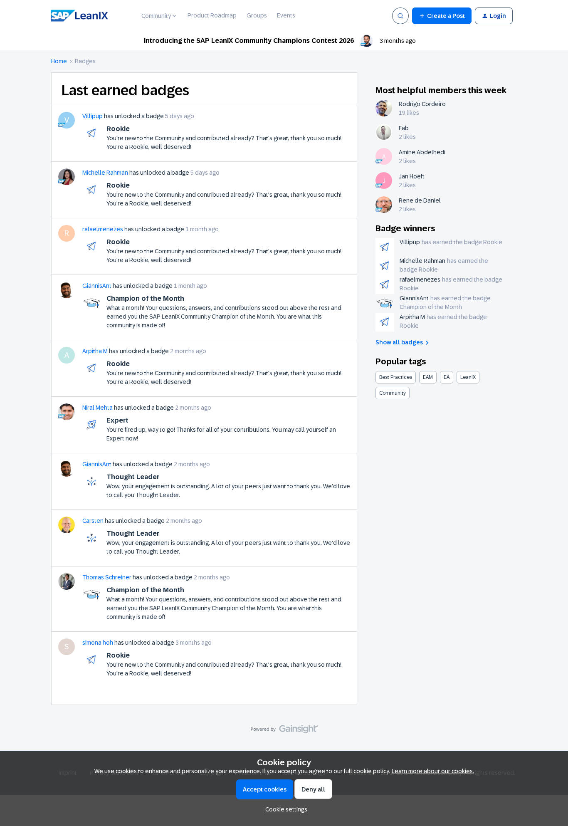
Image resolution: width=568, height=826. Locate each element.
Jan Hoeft (412, 176)
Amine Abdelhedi (422, 152)
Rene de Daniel (420, 200)
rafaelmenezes (102, 229)
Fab (404, 128)
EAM (428, 377)
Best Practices (395, 377)
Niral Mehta (97, 407)
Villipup (92, 116)
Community (392, 393)
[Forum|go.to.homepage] (91, 15)
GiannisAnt (96, 285)
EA (446, 377)
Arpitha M (95, 351)
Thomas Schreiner (106, 577)
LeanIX (468, 377)
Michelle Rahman (105, 172)
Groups (257, 15)
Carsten (93, 520)
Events (286, 15)
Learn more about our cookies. (433, 771)
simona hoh (97, 642)
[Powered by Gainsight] (284, 731)
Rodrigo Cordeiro (422, 104)
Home (59, 61)
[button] (442, 15)
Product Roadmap (212, 15)
